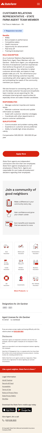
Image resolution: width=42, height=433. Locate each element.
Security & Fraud (7, 383)
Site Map (5, 399)
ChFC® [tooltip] (5, 307)
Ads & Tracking (7, 380)
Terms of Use (6, 389)
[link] (10, 4)
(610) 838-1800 (18, 331)
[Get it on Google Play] (24, 410)
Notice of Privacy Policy (10, 393)
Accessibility (6, 386)
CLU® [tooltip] (10, 307)
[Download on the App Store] (9, 410)
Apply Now (21, 154)
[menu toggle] (38, 4)
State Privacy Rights (9, 396)
